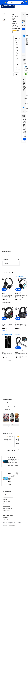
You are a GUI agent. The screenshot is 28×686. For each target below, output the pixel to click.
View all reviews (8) (11, 450)
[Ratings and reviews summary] (18, 399)
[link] (17, 420)
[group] (17, 30)
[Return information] (23, 26)
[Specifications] (18, 260)
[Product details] (18, 256)
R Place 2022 (5, 503)
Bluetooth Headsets (6, 510)
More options (25, 91)
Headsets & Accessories (7, 508)
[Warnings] (18, 268)
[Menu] (2, 3)
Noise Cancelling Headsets (8, 515)
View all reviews (7, 409)
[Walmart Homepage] (5, 3)
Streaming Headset (6, 506)
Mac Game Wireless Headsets (8, 519)
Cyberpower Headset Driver (8, 497)
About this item (6, 251)
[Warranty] (17, 263)
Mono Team (5, 499)
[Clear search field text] (20, 2)
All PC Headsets (6, 517)
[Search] (22, 3)
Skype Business (6, 494)
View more (10, 360)
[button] (16, 38)
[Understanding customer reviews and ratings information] (14, 406)
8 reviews (8, 404)
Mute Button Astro (6, 501)
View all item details (19, 69)
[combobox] (15, 2)
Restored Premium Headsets (8, 512)
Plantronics (14, 12)
